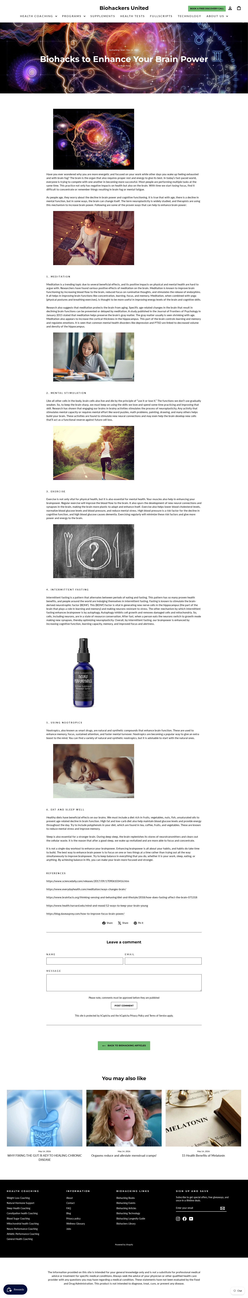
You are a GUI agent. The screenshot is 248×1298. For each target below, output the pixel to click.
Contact (70, 1203)
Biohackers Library (125, 1223)
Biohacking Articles (126, 1208)
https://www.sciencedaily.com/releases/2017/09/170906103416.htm (87, 881)
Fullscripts (161, 16)
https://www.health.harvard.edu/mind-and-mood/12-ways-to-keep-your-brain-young (97, 905)
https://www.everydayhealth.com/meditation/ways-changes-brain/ (86, 889)
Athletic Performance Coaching (23, 1234)
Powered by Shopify (124, 1244)
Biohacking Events (125, 1203)
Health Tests (132, 16)
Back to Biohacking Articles (126, 1045)
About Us (216, 16)
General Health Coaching (20, 1239)
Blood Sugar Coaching (18, 1218)
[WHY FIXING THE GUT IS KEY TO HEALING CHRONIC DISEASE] (44, 1118)
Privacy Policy (137, 1015)
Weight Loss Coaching (18, 1198)
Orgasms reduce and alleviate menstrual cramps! (124, 1155)
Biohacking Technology (128, 1213)
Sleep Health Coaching (18, 1208)
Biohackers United (124, 8)
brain (123, 50)
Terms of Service (158, 1015)
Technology (189, 16)
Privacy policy (73, 1218)
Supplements (102, 16)
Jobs (68, 1229)
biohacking (114, 50)
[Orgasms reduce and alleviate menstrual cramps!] (124, 1118)
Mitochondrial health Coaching (23, 1223)
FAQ (68, 1208)
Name (51, 954)
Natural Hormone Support (20, 1203)
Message (53, 971)
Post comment (124, 1005)
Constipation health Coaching (22, 1213)
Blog (68, 1213)
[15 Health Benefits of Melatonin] (203, 1118)
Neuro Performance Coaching (22, 1229)
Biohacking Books (125, 1198)
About (69, 1198)
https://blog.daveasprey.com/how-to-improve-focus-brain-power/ (85, 913)
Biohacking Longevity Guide (130, 1218)
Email (130, 954)
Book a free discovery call (207, 8)
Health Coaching (37, 16)
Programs (72, 16)
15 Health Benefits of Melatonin (203, 1155)
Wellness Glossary (75, 1223)
